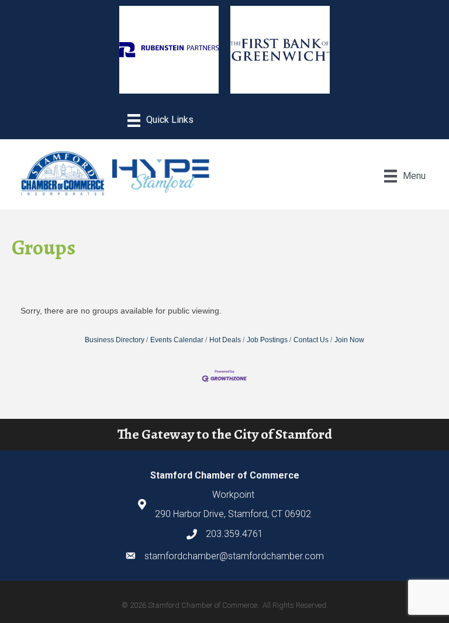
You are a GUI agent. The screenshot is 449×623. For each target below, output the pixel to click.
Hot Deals (225, 340)
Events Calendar (176, 340)
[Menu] (160, 120)
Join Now (349, 340)
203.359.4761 (234, 533)
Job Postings (267, 340)
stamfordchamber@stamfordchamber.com (234, 556)
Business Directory (114, 340)
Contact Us (311, 340)
